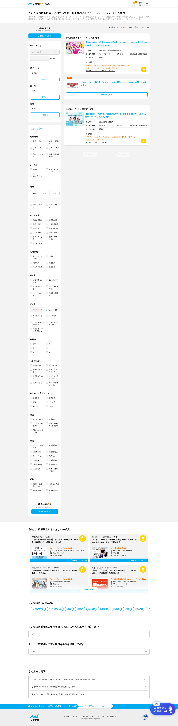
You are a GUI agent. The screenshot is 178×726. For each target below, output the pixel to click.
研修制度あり (53, 445)
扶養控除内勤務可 (37, 281)
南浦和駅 (91, 609)
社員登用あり (53, 464)
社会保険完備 (37, 464)
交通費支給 (37, 452)
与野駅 (127, 609)
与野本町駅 (139, 609)
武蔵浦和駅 (104, 609)
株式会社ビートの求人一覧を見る (97, 142)
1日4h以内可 (53, 280)
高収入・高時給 (37, 206)
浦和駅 (69, 609)
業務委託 (52, 267)
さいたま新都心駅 (55, 609)
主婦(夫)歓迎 (53, 228)
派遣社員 (52, 263)
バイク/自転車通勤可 (38, 425)
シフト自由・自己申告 (37, 323)
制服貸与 (36, 460)
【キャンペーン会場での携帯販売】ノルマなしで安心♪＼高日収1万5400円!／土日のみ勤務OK (116, 44)
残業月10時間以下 (53, 294)
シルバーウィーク (37, 177)
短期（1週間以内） (54, 142)
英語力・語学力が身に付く (53, 425)
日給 (45, 193)
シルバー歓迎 (37, 233)
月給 (55, 193)
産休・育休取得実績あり (53, 470)
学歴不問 (36, 228)
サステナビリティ (84, 716)
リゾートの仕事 (37, 294)
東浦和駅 (116, 609)
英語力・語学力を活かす (37, 485)
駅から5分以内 (38, 419)
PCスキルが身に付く (38, 431)
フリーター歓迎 (37, 238)
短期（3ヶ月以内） (54, 149)
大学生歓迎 (37, 224)
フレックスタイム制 (53, 323)
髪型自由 (52, 398)
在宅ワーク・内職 (53, 288)
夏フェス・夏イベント (53, 171)
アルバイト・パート (37, 257)
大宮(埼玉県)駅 (38, 609)
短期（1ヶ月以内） (38, 149)
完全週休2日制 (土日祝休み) (38, 330)
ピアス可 (52, 402)
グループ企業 (100, 716)
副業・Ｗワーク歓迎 (53, 238)
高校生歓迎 (53, 220)
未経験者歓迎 (37, 220)
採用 (93, 716)
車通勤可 (52, 419)
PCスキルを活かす (54, 485)
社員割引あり (53, 460)
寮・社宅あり (37, 456)
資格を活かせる (53, 492)
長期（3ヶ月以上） (38, 155)
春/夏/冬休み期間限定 (54, 155)
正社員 (51, 256)
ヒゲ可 (51, 406)
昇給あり (52, 456)
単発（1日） (37, 141)
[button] (149, 609)
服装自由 (36, 402)
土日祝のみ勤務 (37, 317)
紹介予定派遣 (37, 267)
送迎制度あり (53, 452)
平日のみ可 (53, 316)
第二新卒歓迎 (37, 243)
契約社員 (36, 263)
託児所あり (37, 469)
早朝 (34, 344)
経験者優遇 (37, 490)
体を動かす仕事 (37, 288)
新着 (130, 27)
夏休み (35, 169)
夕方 (50, 348)
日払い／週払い (53, 206)
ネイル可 (36, 406)
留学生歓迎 (53, 233)
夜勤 (50, 352)
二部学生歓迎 (53, 224)
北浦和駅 (80, 609)
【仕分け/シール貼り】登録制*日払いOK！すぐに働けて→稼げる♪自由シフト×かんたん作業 (115, 115)
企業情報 (67, 716)
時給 (35, 193)
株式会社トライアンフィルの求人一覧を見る (100, 71)
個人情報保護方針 (111, 716)
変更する (45, 79)
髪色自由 (36, 398)
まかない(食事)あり (38, 446)
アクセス (74, 716)
